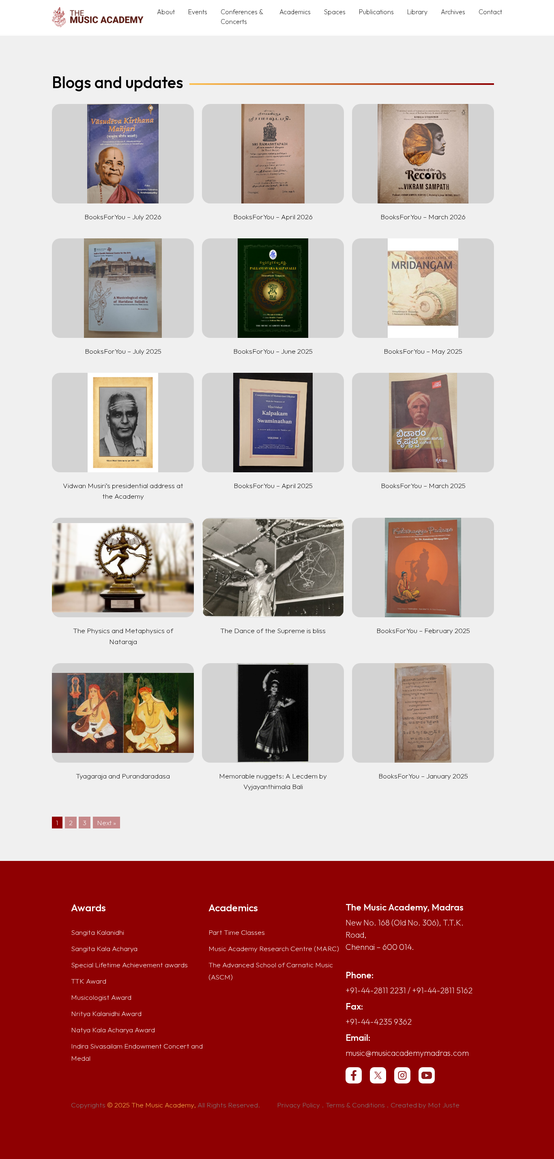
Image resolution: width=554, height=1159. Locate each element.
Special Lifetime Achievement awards (129, 964)
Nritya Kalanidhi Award (106, 1013)
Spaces (335, 12)
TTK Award (88, 981)
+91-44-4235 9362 (379, 1021)
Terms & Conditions (355, 1105)
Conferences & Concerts (242, 17)
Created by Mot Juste (425, 1105)
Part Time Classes (236, 932)
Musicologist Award (101, 997)
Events (197, 12)
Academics (295, 12)
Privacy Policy (298, 1105)
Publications (376, 12)
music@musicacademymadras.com (407, 1053)
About (166, 12)
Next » (106, 822)
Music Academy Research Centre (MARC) (273, 948)
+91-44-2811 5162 (442, 990)
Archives (453, 12)
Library (417, 12)
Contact (490, 12)
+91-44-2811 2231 (376, 990)
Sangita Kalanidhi (97, 932)
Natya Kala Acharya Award (113, 1029)
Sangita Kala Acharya (104, 948)
